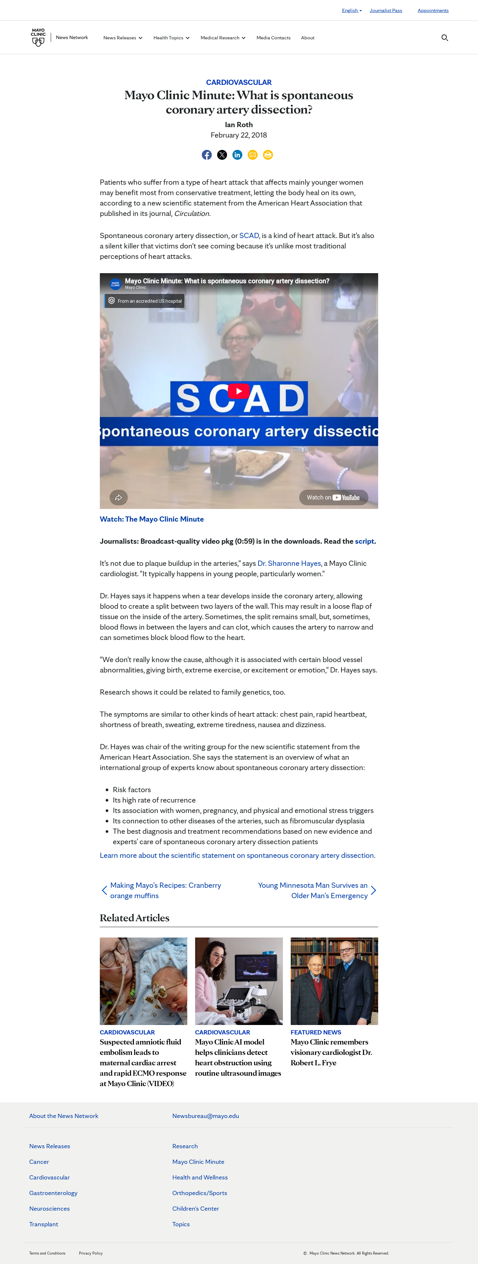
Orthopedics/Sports (199, 1193)
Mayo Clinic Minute (198, 1161)
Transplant (43, 1224)
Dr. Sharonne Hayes (289, 563)
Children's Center (195, 1208)
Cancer (39, 1161)
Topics (181, 1224)
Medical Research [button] (220, 37)
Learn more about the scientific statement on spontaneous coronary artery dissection (237, 855)
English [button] (350, 10)
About (307, 37)
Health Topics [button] (168, 37)
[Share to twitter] (223, 153)
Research (185, 1146)
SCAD (249, 235)
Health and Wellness (200, 1177)
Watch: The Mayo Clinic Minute (152, 519)
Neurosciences (49, 1208)
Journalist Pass (386, 10)
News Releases (49, 1146)
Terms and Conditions (47, 1253)
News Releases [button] (120, 37)
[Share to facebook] (208, 153)
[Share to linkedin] (238, 153)
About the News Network (64, 1116)
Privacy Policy (91, 1253)
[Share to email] (253, 153)
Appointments (433, 10)
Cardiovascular (49, 1177)
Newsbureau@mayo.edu (205, 1116)
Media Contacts (274, 37)
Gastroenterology (53, 1193)
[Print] (268, 153)
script (364, 541)
